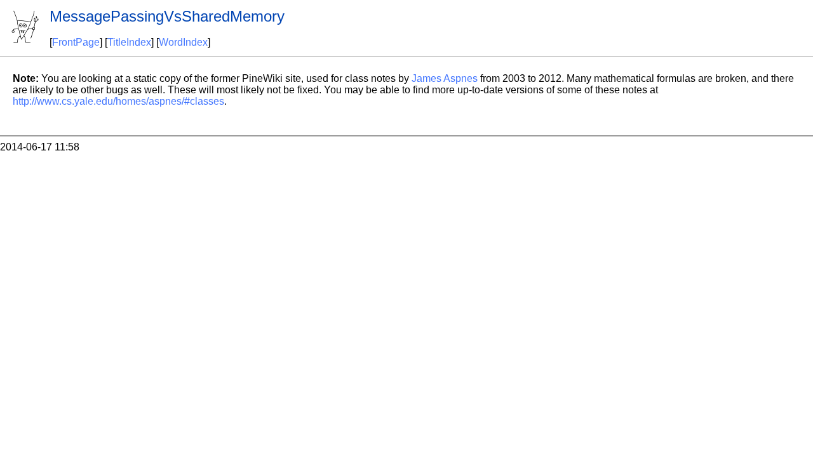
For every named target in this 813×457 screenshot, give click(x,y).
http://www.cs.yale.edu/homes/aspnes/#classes (118, 101)
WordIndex (183, 42)
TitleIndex (129, 42)
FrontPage (76, 42)
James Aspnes (445, 78)
